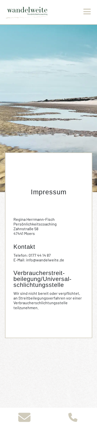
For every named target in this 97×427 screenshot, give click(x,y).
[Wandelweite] (27, 12)
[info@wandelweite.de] (24, 417)
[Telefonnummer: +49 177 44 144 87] (72, 417)
